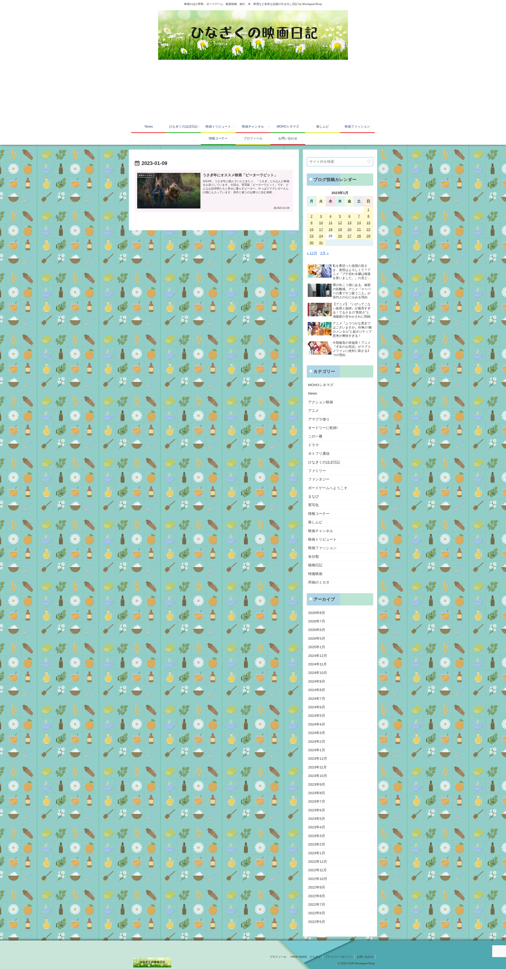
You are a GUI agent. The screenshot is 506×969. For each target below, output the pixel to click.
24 (321, 236)
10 (321, 223)
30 (311, 243)
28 (359, 236)
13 (349, 223)
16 (311, 229)
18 (330, 229)
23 (311, 236)
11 (330, 223)
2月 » (324, 253)
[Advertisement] (253, 91)
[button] (369, 161)
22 (368, 229)
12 (340, 223)
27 (349, 236)
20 (349, 229)
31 (321, 243)
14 (359, 223)
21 (359, 229)
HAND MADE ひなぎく (306, 956)
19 (340, 229)
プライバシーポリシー (339, 956)
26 (340, 236)
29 (368, 236)
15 (368, 223)
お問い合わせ (365, 956)
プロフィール (278, 956)
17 (321, 229)
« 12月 (312, 253)
